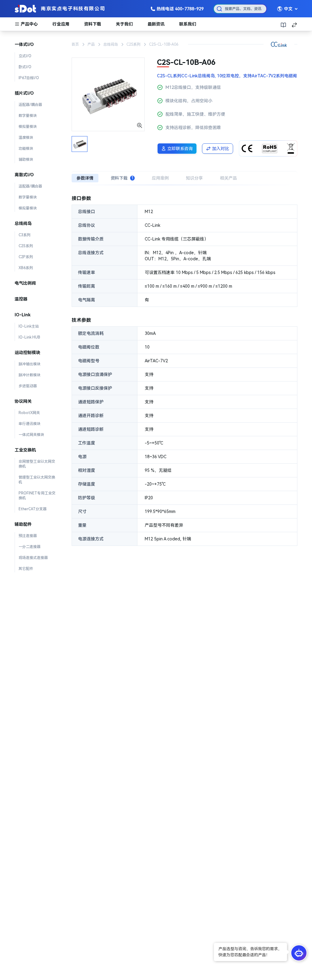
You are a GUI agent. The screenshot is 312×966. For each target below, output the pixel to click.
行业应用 (60, 24)
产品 (91, 44)
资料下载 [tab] (122, 178)
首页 (75, 44)
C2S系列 (133, 44)
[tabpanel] (184, 370)
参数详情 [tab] (85, 178)
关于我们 (124, 24)
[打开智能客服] (299, 953)
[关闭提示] (214, 943)
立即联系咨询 (180, 148)
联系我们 (187, 24)
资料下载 (92, 24)
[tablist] (184, 178)
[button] (250, 952)
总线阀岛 (110, 44)
